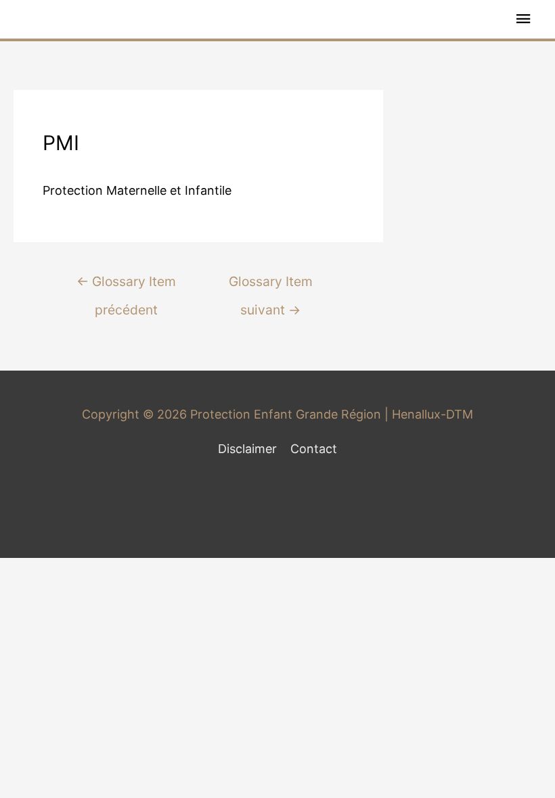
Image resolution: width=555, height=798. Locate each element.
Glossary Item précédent (126, 285)
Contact (313, 449)
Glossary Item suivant (271, 285)
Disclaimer (247, 449)
